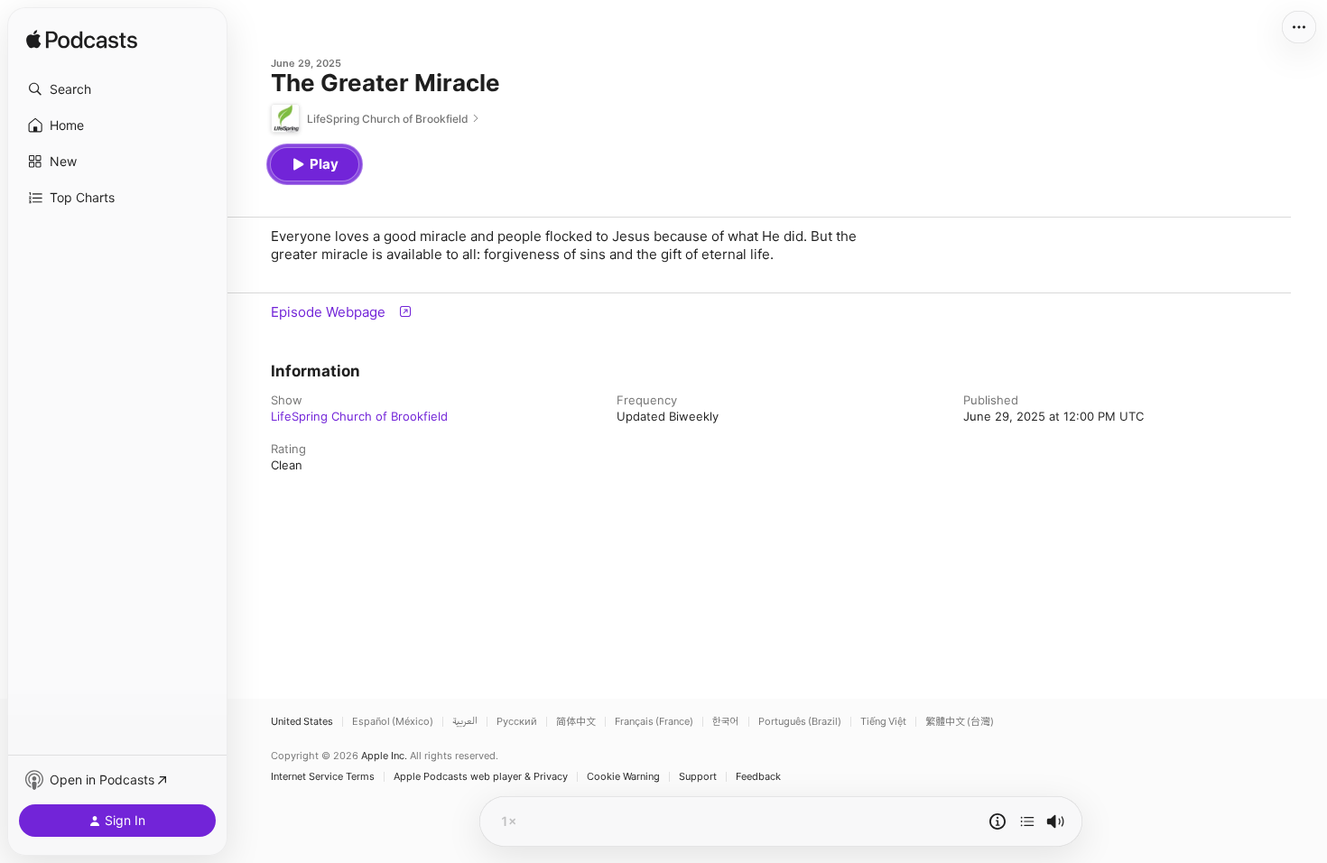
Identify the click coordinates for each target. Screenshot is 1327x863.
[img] (81, 41)
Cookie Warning (623, 777)
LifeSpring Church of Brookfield (359, 416)
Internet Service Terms (323, 777)
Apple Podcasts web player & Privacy (481, 777)
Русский (516, 722)
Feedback (758, 777)
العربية (465, 722)
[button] (117, 89)
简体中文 (576, 722)
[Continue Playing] (1027, 821)
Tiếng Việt (883, 722)
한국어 (725, 722)
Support (698, 777)
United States (302, 722)
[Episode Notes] (997, 821)
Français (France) (654, 722)
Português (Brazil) (799, 722)
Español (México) (392, 722)
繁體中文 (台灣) (959, 722)
